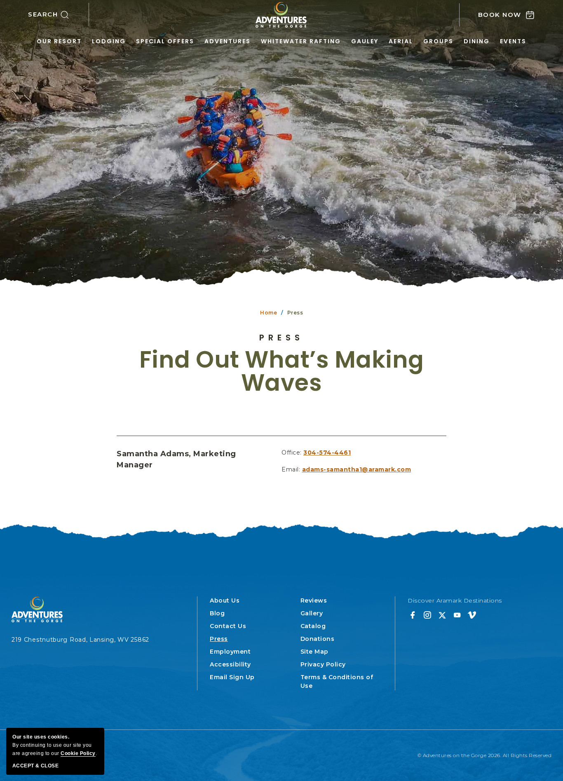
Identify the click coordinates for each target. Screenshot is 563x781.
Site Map (314, 651)
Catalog (313, 626)
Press (281, 337)
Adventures (227, 41)
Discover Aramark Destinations (455, 600)
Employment (230, 651)
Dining (477, 41)
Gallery (311, 613)
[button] (58, 14)
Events (513, 41)
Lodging (109, 41)
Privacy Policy (323, 664)
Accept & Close (35, 766)
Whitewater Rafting (301, 41)
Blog (217, 613)
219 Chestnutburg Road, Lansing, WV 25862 (80, 639)
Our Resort (59, 41)
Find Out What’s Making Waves (281, 371)
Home (268, 313)
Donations (317, 639)
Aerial (401, 41)
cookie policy (78, 753)
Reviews (313, 600)
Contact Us (228, 626)
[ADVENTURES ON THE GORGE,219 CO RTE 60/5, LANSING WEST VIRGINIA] (281, 15)
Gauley (364, 41)
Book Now (499, 15)
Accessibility (230, 664)
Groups (438, 41)
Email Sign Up (232, 677)
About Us (224, 600)
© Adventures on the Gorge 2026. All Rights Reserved (485, 755)
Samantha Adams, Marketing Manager (176, 459)
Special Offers (165, 41)
